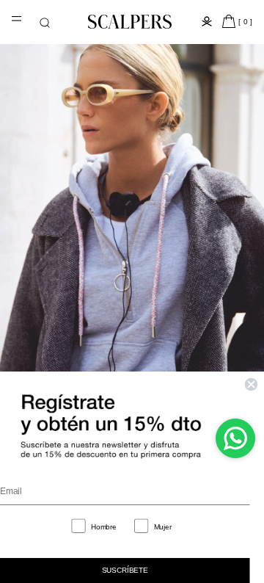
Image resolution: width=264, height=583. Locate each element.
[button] (45, 23)
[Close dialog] (251, 384)
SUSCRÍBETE (125, 570)
